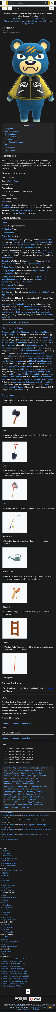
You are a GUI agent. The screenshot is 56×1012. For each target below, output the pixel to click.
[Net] (15, 490)
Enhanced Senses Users (13, 781)
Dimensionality (8, 233)
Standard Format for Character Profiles (15, 959)
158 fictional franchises (10, 858)
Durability (6, 261)
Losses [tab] (16, 724)
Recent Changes (8, 890)
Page (4, 9)
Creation (49, 356)
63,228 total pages (8, 851)
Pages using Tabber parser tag (25, 768)
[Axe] (15, 416)
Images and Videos (8, 885)
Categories (7, 768)
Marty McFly (6, 917)
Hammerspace (8, 348)
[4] (40, 350)
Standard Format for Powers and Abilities (15, 976)
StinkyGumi (6, 820)
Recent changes (6, 812)
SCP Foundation (7, 932)
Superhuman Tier (35, 786)
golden (31, 264)
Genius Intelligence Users (34, 792)
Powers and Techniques (16, 322)
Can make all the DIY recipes (26, 307)
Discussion (10, 9)
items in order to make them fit (28, 353)
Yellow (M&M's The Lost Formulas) (32, 820)
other (50, 242)
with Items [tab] (19, 328)
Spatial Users (25, 807)
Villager (29, 208)
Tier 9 (46, 786)
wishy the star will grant (21, 379)
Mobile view (36, 1009)
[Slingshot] (15, 593)
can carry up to (14, 351)
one (37, 264)
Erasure (21, 387)
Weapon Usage (8, 335)
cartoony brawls (27, 372)
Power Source (8, 236)
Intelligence (7, 304)
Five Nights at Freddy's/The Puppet (37, 815)
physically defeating (27, 247)
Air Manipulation (43, 372)
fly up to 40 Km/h (23, 282)
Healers (21, 794)
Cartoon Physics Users (13, 792)
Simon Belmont (7, 905)
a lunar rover (26, 312)
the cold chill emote (14, 374)
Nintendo (7, 776)
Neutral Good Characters (31, 802)
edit (22, 815)
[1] (10, 316)
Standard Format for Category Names (14, 978)
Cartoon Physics (25, 366)
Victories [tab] (6, 724)
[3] (22, 350)
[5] (43, 353)
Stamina (5, 292)
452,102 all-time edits (9, 865)
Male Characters (10, 770)
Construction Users (24, 805)
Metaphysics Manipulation (41, 361)
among (43, 242)
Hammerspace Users (12, 784)
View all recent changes (10, 839)
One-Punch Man (7, 927)
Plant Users (38, 805)
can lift (44, 271)
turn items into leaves (34, 356)
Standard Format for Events (11, 966)
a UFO (12, 309)
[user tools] (51, 3)
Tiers (4, 954)
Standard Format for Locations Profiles (15, 971)
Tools (51, 9)
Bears (20, 770)
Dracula (5, 900)
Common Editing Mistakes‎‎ (11, 942)
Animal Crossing (14, 181)
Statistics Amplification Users (15, 786)
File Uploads (6, 888)
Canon (4, 944)
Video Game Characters (34, 770)
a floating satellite (41, 312)
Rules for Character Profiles (11, 986)
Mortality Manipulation (43, 379)
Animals (15, 776)
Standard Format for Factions (12, 961)
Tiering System (7, 951)
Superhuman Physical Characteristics (17, 332)
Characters (42, 768)
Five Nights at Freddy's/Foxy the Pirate (38, 829)
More (15, 8)
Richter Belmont (7, 907)
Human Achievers (32, 781)
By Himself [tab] (7, 328)
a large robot (14, 312)
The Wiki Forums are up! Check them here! (28, 19)
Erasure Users (9, 805)
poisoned (6, 295)
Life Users (21, 799)
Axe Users (35, 778)
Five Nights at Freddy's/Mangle (35, 825)
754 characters (7, 856)
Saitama (5, 915)
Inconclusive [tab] (27, 724)
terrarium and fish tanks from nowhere (33, 358)
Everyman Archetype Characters (16, 773)
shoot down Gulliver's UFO (23, 245)
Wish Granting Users (12, 797)
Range (4, 298)
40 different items (31, 351)
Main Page (5, 873)
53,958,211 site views (9, 861)
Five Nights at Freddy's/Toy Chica (36, 834)
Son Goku (5, 910)
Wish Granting (16, 377)
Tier (3, 226)
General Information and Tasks (12, 870)
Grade (4, 222)
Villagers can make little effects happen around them (30, 369)
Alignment (6, 205)
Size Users (31, 799)
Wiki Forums (6, 880)
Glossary (5, 939)
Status (4, 202)
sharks (4, 245)
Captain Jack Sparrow (9, 920)
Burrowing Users (10, 794)
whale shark (6, 273)
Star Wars (5, 929)
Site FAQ (5, 937)
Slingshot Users (23, 778)
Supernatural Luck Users (36, 794)
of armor (10, 264)
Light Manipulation (33, 374)
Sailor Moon (6, 912)
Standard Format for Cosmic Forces (14, 964)
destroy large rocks (42, 253)
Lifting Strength (8, 271)
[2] (45, 344)
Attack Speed (7, 285)
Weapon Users (9, 778)
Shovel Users (13, 789)
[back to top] (28, 991)
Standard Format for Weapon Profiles (14, 973)
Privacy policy (35, 1007)
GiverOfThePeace (8, 815)
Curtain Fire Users (11, 807)
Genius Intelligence (21, 304)
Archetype (23, 213)
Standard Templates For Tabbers (13, 983)
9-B (5, 789)
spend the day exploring (38, 292)
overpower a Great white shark (26, 242)
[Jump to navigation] (4, 3)
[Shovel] (15, 452)
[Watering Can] (15, 558)
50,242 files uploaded (9, 863)
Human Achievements (18, 342)
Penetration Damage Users (32, 797)
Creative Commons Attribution (17, 1006)
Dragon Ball (6, 924)
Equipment (8, 395)
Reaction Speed (8, 289)
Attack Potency (8, 240)
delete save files (19, 390)
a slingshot (20, 337)
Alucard (4, 902)
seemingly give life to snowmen (25, 382)
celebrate (5, 208)
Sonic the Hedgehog (9, 897)
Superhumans (40, 776)
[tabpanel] (28, 361)
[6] (16, 366)
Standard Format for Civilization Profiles (15, 981)
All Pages (5, 875)
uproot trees (6, 258)
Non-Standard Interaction (12, 361)
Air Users (24, 789)
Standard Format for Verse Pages (13, 969)
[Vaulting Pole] (15, 664)
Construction (36, 342)
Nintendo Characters (39, 773)
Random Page (7, 878)
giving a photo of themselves (22, 210)
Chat (4, 883)
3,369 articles (6, 853)
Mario (4, 895)
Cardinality (6, 229)
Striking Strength (9, 267)
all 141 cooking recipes (34, 345)
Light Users (34, 789)
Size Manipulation (25, 348)
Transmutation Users (12, 802)
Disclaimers (26, 1009)
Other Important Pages (10, 946)
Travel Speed (7, 277)
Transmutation (8, 356)
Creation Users (28, 784)
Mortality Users (9, 799)
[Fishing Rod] (15, 522)
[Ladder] (15, 628)
